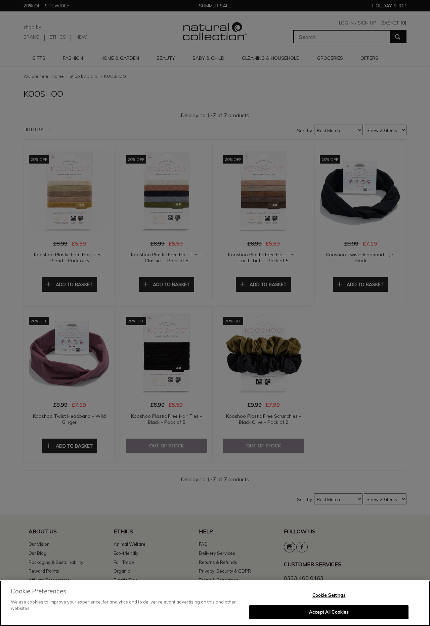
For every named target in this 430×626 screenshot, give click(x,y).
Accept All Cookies (329, 612)
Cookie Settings (329, 595)
